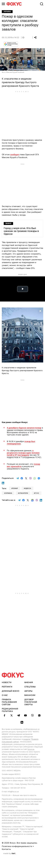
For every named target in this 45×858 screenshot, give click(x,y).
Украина (7, 11)
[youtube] (25, 715)
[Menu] (3, 4)
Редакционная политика (10, 709)
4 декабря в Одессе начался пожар (24, 428)
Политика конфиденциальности (17, 846)
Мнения (28, 682)
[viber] (32, 715)
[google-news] (39, 715)
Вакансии (29, 695)
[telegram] (18, 715)
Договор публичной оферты (30, 702)
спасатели (23, 493)
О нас (5, 695)
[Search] (42, 4)
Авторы (28, 691)
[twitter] (11, 715)
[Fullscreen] (40, 310)
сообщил (15, 154)
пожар (15, 488)
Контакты (6, 849)
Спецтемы (30, 686)
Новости (6, 682)
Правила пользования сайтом (9, 702)
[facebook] (4, 715)
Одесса (28, 488)
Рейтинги (7, 686)
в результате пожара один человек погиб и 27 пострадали (23, 452)
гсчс (37, 493)
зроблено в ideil (9, 853)
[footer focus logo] (13, 675)
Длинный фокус (10, 691)
